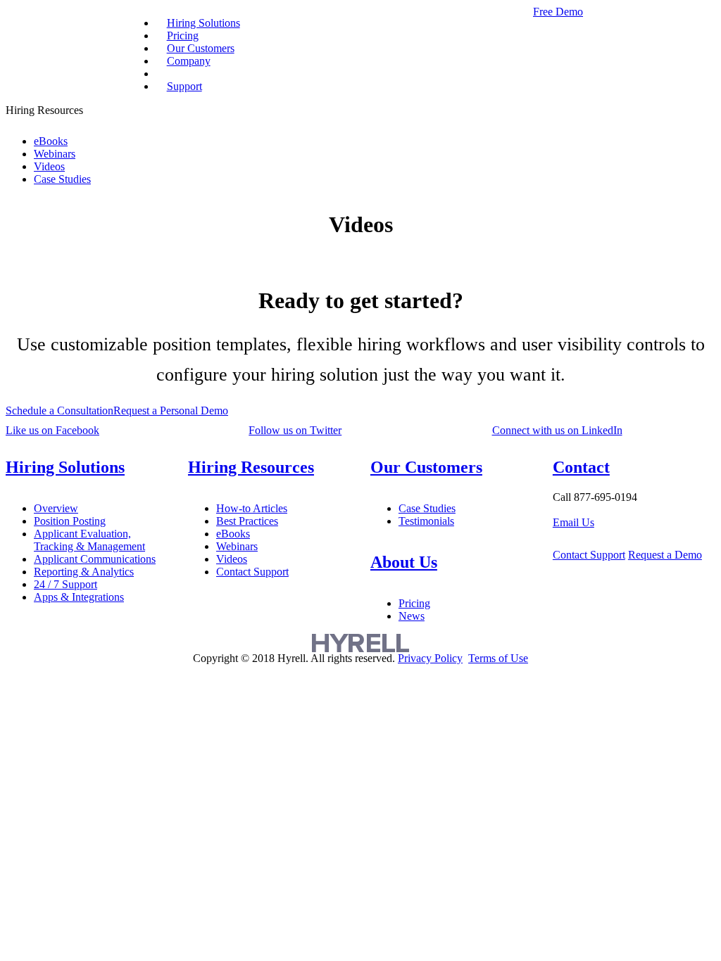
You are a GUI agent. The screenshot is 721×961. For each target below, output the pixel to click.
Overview (56, 508)
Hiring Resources (251, 467)
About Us (403, 562)
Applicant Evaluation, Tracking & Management (89, 540)
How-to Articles (251, 508)
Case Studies (62, 179)
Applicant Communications (95, 559)
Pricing (414, 603)
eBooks (51, 141)
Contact (581, 467)
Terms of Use (498, 658)
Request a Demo (665, 555)
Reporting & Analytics (84, 572)
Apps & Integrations (79, 597)
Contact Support (252, 572)
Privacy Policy (430, 658)
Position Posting (70, 521)
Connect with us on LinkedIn (557, 430)
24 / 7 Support (65, 584)
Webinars (54, 154)
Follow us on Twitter (295, 430)
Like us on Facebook (52, 430)
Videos (49, 166)
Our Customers (426, 467)
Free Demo (558, 12)
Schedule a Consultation (59, 410)
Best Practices (247, 521)
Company (189, 61)
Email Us (573, 522)
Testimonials (426, 521)
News (412, 616)
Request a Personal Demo (170, 410)
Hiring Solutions (65, 467)
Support (184, 86)
